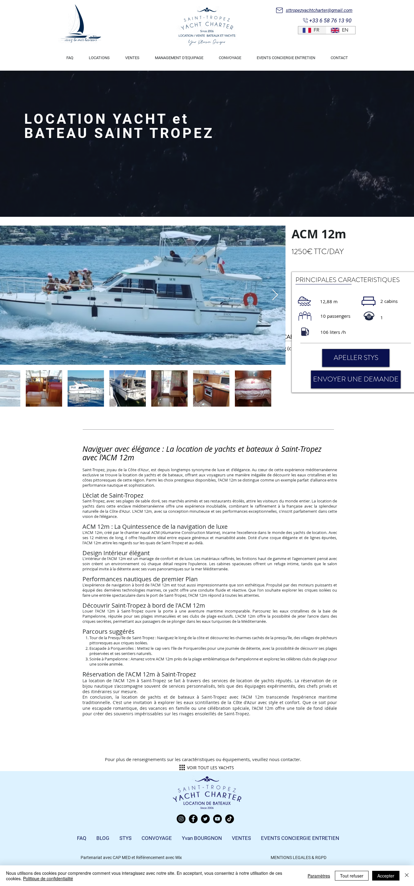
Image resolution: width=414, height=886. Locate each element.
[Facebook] (193, 818)
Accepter (385, 876)
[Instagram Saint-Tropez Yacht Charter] (181, 818)
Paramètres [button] (319, 876)
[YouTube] (217, 818)
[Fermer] (406, 875)
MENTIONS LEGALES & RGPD (298, 857)
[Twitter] (205, 818)
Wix (178, 857)
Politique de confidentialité (48, 878)
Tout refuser (351, 876)
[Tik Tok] (229, 818)
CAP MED (122, 857)
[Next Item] (275, 295)
